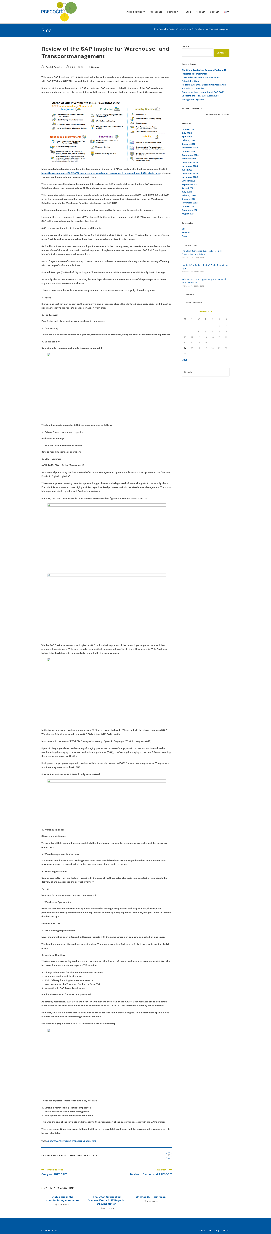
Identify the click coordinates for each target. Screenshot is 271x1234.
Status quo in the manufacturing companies (62, 1198)
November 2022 (190, 177)
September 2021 (190, 210)
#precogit (77, 1141)
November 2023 (190, 166)
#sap (94, 1141)
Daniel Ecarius (54, 67)
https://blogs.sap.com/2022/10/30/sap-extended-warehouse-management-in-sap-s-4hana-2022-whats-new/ (100, 172)
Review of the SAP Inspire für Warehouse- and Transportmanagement (199, 29)
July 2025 (187, 133)
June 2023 (187, 169)
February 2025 (189, 140)
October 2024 (188, 151)
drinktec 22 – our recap (151, 1196)
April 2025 (187, 136)
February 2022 (189, 195)
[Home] (155, 29)
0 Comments (198, 257)
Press (185, 236)
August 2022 (188, 188)
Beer (184, 228)
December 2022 (190, 173)
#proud (87, 1141)
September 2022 (190, 184)
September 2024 (190, 155)
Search (185, 46)
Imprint (225, 1230)
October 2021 (188, 206)
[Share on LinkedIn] (169, 1155)
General (95, 67)
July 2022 (187, 191)
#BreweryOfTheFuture (59, 1141)
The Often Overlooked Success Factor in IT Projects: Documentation (106, 1200)
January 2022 (188, 199)
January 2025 (188, 144)
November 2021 (190, 202)
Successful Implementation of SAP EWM (203, 92)
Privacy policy (208, 1230)
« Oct (184, 359)
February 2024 (189, 158)
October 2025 (188, 129)
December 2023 (190, 162)
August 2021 (188, 213)
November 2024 (190, 147)
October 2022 (188, 180)
